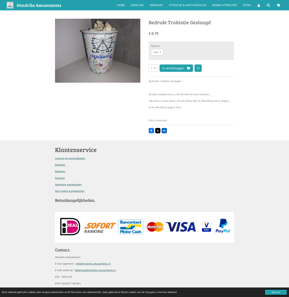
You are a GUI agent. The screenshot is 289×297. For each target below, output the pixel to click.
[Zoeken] (268, 5)
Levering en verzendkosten (70, 158)
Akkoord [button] (276, 292)
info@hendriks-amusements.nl (93, 263)
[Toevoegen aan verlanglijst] (198, 68)
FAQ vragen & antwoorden (69, 191)
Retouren (60, 171)
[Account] (259, 5)
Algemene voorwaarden (68, 184)
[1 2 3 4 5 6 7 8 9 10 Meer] (153, 68)
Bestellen (60, 164)
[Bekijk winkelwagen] (278, 5)
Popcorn (155, 45)
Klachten (60, 178)
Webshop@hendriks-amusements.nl (95, 270)
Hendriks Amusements (39, 5)
